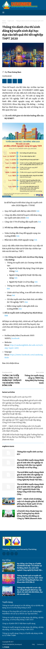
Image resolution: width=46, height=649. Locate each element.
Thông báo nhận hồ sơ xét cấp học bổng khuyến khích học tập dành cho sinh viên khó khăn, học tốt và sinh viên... (30, 591)
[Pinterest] (15, 81)
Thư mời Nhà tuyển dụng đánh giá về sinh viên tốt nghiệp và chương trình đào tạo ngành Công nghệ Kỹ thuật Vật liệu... (22, 411)
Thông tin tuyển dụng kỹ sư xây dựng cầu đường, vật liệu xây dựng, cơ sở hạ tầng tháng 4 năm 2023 (23, 628)
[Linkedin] (12, 553)
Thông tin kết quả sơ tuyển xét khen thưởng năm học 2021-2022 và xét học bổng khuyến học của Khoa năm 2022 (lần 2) (30, 579)
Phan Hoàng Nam (14, 72)
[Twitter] (9, 81)
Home (4, 21)
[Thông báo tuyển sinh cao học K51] (8, 453)
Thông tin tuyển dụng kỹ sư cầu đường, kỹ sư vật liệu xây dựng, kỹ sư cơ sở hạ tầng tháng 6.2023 (23, 606)
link (38, 211)
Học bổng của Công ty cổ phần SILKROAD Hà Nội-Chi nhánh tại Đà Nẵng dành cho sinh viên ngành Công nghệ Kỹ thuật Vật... (30, 567)
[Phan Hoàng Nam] (3, 72)
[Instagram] (8, 553)
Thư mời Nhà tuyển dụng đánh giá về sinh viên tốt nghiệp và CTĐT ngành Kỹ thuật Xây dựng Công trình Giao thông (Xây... (22, 419)
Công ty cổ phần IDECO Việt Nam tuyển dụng (18, 623)
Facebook (15, 338)
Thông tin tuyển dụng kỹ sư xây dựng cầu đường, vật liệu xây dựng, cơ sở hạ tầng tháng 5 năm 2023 (23, 619)
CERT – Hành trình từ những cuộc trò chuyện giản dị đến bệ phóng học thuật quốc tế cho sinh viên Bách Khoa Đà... (22, 428)
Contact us (40, 644)
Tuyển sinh (10, 21)
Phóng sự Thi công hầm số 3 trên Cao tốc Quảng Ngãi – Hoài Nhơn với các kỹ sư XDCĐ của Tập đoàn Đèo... (22, 612)
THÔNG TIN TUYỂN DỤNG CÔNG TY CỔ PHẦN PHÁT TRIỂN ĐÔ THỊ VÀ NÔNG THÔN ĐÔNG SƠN (11, 380)
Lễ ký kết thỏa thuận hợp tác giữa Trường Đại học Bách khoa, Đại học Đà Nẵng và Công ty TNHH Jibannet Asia (23, 437)
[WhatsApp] (20, 81)
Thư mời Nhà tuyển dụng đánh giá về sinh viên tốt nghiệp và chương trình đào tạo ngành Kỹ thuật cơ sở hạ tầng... (22, 402)
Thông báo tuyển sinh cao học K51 (16, 397)
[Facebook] (4, 81)
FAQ (33, 644)
